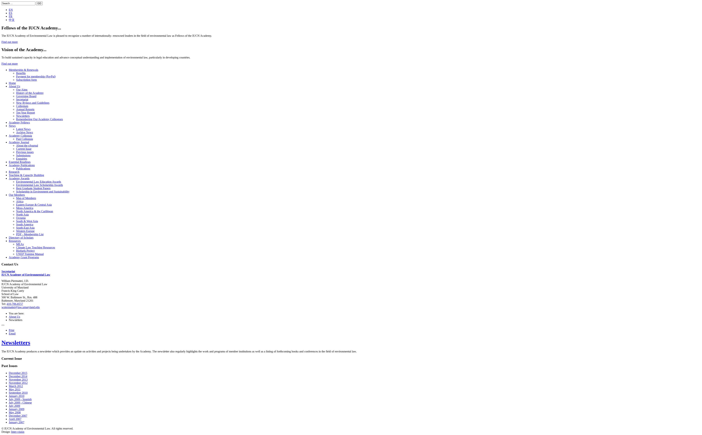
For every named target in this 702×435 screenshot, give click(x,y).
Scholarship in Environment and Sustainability (42, 191)
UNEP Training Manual (30, 254)
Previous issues (25, 152)
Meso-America (24, 208)
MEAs (20, 244)
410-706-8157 (15, 303)
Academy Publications (22, 165)
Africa (19, 201)
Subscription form (26, 79)
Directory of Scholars (21, 237)
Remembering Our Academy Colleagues (39, 119)
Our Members (17, 194)
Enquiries (21, 158)
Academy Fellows (19, 122)
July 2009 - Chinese (20, 402)
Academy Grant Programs (24, 257)
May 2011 (14, 389)
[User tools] (2, 325)
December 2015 (18, 373)
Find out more (9, 41)
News (12, 125)
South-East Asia (25, 227)
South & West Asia (27, 221)
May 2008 (15, 412)
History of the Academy (30, 92)
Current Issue (23, 148)
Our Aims (21, 89)
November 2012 (18, 382)
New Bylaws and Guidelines (32, 102)
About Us (14, 86)
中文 (12, 19)
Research (14, 171)
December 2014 (18, 376)
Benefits (21, 73)
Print (11, 330)
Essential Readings (20, 162)
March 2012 (16, 386)
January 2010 (16, 396)
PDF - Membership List (30, 234)
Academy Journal (19, 142)
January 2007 (16, 422)
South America (24, 224)
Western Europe (25, 231)
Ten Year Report (25, 112)
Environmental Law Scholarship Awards (39, 185)
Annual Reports (25, 109)
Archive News (24, 132)
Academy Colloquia (20, 135)
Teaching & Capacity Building (26, 175)
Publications (23, 168)
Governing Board (26, 96)
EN (11, 9)
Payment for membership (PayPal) (36, 76)
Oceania (21, 217)
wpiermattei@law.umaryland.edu (20, 307)
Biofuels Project (25, 250)
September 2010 (18, 392)
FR (10, 16)
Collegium (22, 106)
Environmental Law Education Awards (38, 181)
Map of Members (26, 198)
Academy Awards (19, 178)
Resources (15, 240)
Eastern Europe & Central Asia (34, 204)
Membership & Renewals (23, 69)
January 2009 (16, 409)
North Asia (22, 214)
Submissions (23, 155)
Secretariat (22, 99)
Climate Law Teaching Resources (35, 247)
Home (12, 83)
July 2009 (14, 405)
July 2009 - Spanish (20, 399)
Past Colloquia (24, 138)
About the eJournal (27, 145)
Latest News (23, 129)
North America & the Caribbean (34, 211)
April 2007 (15, 419)
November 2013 (18, 379)
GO (39, 3)
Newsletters (23, 115)
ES (10, 13)
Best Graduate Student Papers (33, 188)
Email (12, 333)
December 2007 (18, 415)
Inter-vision (17, 431)
